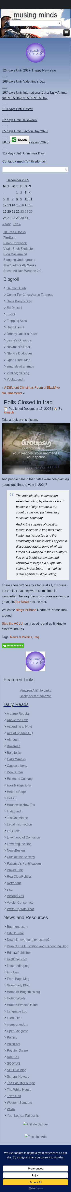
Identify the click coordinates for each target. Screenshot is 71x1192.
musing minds (35, 15)
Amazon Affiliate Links (35, 690)
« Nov (6, 224)
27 (9, 218)
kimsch (9, 412)
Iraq (36, 637)
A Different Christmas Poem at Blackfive (32, 387)
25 (31, 211)
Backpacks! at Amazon (35, 696)
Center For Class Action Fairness (30, 294)
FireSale (9, 237)
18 (31, 205)
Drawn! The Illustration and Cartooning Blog (37, 946)
